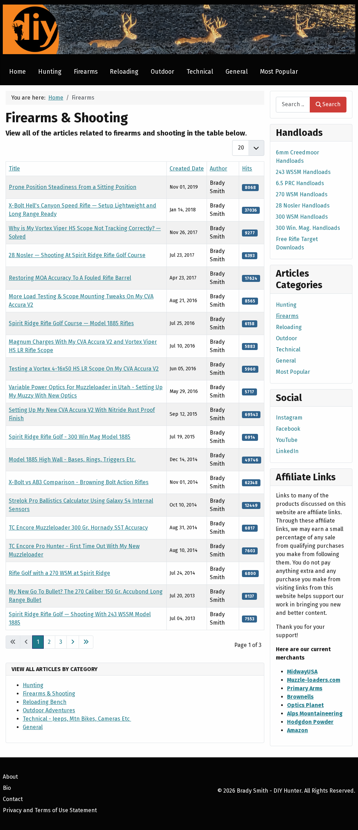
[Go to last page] (86, 642)
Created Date (187, 168)
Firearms (86, 71)
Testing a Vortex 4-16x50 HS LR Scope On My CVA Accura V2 (84, 368)
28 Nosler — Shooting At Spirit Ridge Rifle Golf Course (77, 255)
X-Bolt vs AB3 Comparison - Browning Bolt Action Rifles (79, 482)
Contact (13, 799)
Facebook (288, 428)
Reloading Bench (44, 702)
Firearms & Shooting (49, 693)
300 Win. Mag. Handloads (308, 228)
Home (17, 71)
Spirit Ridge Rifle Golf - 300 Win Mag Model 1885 (69, 437)
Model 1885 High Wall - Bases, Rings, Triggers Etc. (72, 459)
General (236, 71)
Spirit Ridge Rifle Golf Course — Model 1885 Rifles (71, 323)
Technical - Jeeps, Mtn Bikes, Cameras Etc (77, 718)
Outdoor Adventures (49, 710)
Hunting (50, 71)
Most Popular (279, 71)
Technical (200, 71)
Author (218, 168)
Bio (7, 788)
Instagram (289, 417)
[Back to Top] (345, 817)
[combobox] (293, 104)
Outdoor (162, 71)
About (10, 776)
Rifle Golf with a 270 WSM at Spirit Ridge (59, 573)
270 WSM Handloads (302, 194)
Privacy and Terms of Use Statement (50, 810)
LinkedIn (287, 451)
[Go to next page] (72, 642)
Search (331, 104)
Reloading (124, 71)
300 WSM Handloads (302, 216)
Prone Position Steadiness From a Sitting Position (72, 187)
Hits (247, 168)
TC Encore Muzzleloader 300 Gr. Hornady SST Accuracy (78, 527)
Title (14, 168)
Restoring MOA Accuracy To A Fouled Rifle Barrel (70, 278)
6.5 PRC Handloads (300, 183)
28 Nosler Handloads (303, 205)
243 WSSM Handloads (303, 172)
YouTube (287, 440)
